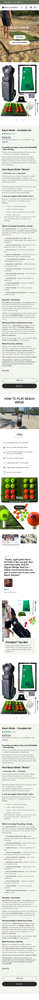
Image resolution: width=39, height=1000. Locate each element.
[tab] (7, 526)
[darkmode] (31, 7)
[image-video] (19, 418)
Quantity (5, 370)
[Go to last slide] (16, 120)
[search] (21, 7)
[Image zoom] (19, 90)
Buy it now (19, 386)
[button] (19, 380)
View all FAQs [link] (19, 437)
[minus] (4, 374)
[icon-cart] (26, 7)
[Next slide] (22, 120)
